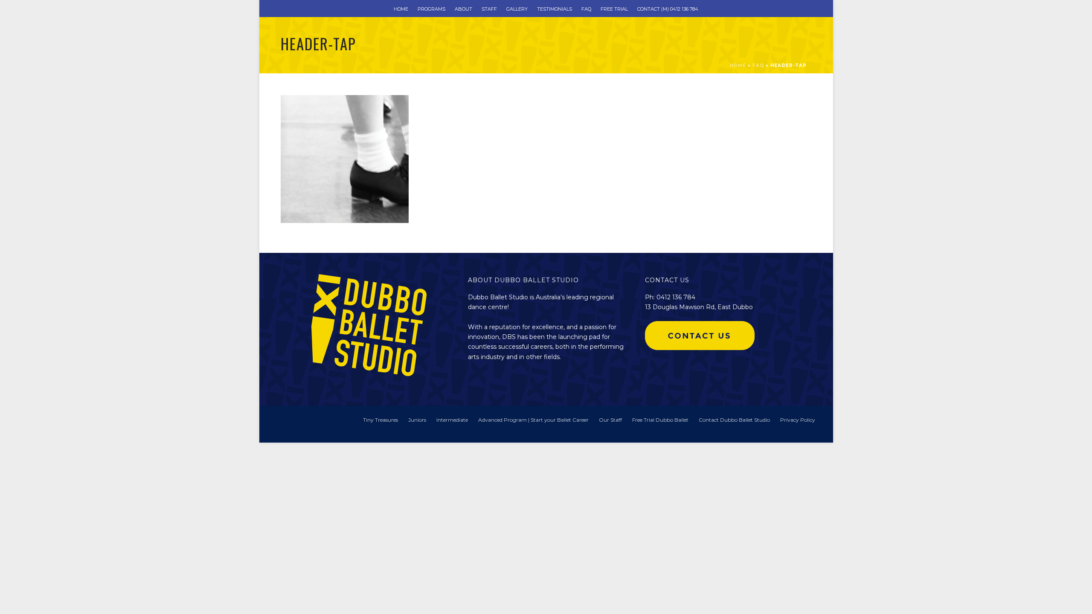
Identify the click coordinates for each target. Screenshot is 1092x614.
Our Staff (610, 420)
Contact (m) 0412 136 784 (667, 9)
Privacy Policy (797, 420)
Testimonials (554, 9)
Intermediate (452, 420)
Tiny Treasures (380, 420)
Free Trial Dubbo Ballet (660, 420)
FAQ (586, 9)
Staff (489, 9)
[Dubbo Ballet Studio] (293, 424)
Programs (431, 9)
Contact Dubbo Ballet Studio (734, 420)
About (463, 9)
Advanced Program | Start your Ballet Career (533, 420)
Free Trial (614, 9)
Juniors (417, 420)
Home (401, 9)
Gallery (517, 9)
